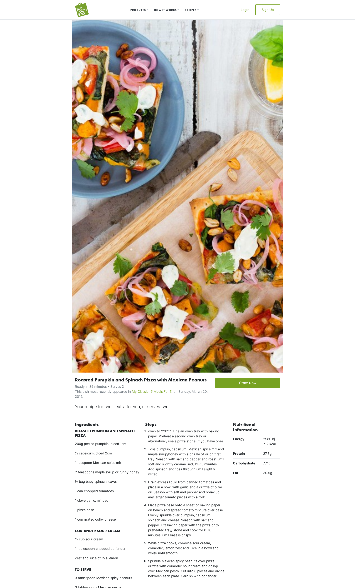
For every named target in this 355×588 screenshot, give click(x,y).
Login (245, 10)
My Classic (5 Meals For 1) (152, 391)
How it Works (165, 10)
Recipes (191, 10)
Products (138, 10)
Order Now (247, 383)
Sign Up (268, 10)
